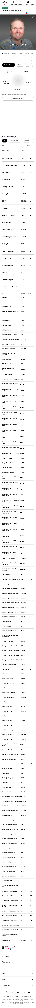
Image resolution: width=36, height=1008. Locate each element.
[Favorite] (32, 17)
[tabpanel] (18, 499)
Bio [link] (32, 53)
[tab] (5, 54)
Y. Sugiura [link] (9, 13)
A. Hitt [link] (30, 13)
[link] (4, 3)
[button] (10, 59)
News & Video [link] (16, 53)
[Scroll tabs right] (32, 59)
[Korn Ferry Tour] (8, 948)
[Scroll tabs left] (2, 53)
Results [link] (5, 53)
